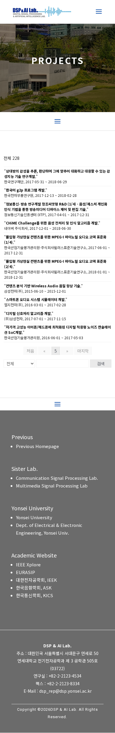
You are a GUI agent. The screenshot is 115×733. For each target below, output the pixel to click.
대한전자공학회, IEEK (36, 580)
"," (57, 173)
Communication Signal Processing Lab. (57, 478)
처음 (30, 351)
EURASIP (25, 572)
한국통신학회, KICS (34, 595)
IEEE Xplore (28, 564)
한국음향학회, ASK (34, 587)
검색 (101, 363)
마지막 (83, 351)
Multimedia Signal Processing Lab (52, 485)
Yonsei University (34, 517)
